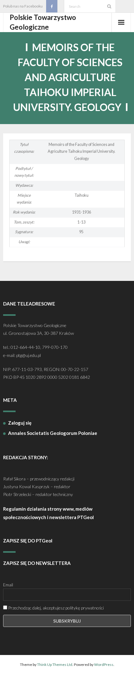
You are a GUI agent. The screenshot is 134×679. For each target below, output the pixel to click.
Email (8, 584)
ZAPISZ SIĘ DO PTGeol (27, 540)
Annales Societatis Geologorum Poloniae (52, 433)
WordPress (103, 664)
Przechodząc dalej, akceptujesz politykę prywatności (55, 607)
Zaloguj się (19, 423)
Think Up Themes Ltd (54, 664)
